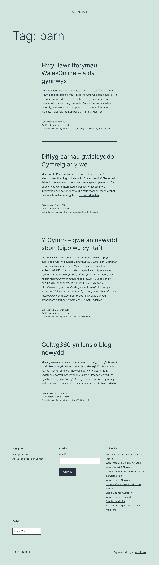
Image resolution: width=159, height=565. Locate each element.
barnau (73, 128)
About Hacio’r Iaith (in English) (28, 458)
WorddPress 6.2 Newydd (119, 467)
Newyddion (92, 128)
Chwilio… (64, 454)
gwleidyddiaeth (91, 212)
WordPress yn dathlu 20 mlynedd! (123, 463)
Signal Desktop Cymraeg (119, 492)
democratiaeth (76, 212)
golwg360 (74, 400)
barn (66, 128)
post (67, 125)
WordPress (140, 552)
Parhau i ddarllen (93, 111)
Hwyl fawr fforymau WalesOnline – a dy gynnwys (69, 73)
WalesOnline (104, 128)
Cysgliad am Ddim (115, 501)
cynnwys (81, 128)
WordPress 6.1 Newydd (118, 480)
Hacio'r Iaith (79, 12)
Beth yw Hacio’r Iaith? (23, 454)
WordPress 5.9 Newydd (118, 497)
